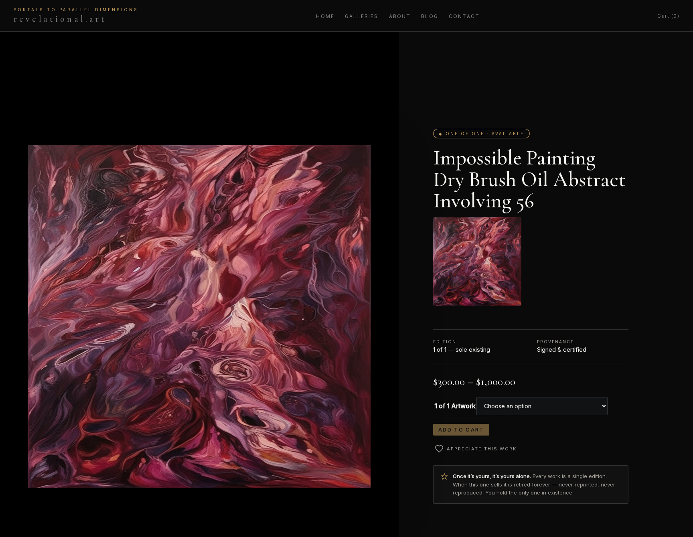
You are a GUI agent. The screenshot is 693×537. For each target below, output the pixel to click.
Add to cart (461, 429)
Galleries (361, 16)
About (400, 16)
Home (325, 16)
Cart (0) (668, 16)
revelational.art (76, 15)
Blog (429, 16)
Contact (464, 16)
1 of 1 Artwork (455, 406)
